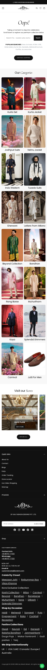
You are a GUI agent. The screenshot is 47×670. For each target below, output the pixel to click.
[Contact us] (42, 666)
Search (38, 38)
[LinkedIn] (32, 529)
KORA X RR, (37, 44)
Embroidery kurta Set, (13, 47)
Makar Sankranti (27, 636)
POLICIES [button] (5, 495)
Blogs (4, 467)
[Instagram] (19, 529)
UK (3, 649)
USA (10, 649)
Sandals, (25, 47)
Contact (5, 463)
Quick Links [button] (6, 454)
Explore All (23, 437)
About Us (5, 459)
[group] (20, 412)
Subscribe (38, 524)
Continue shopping (23, 58)
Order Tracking (7, 475)
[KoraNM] (23, 505)
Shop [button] (4, 538)
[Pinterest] (28, 529)
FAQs (4, 471)
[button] (3, 8)
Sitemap (5, 487)
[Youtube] (23, 529)
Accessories (26, 49)
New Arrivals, (27, 44)
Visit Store (20, 427)
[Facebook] (14, 529)
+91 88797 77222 (8, 554)
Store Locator (7, 479)
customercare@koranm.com (13, 571)
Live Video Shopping (9, 483)
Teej (15, 640)
